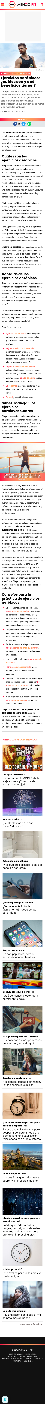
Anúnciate (28, 1361)
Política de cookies (34, 1359)
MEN (6, 73)
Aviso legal (30, 1354)
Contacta (16, 1361)
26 (19, 124)
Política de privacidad (12, 1359)
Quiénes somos (16, 1354)
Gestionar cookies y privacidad (22, 1356)
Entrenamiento (22, 73)
